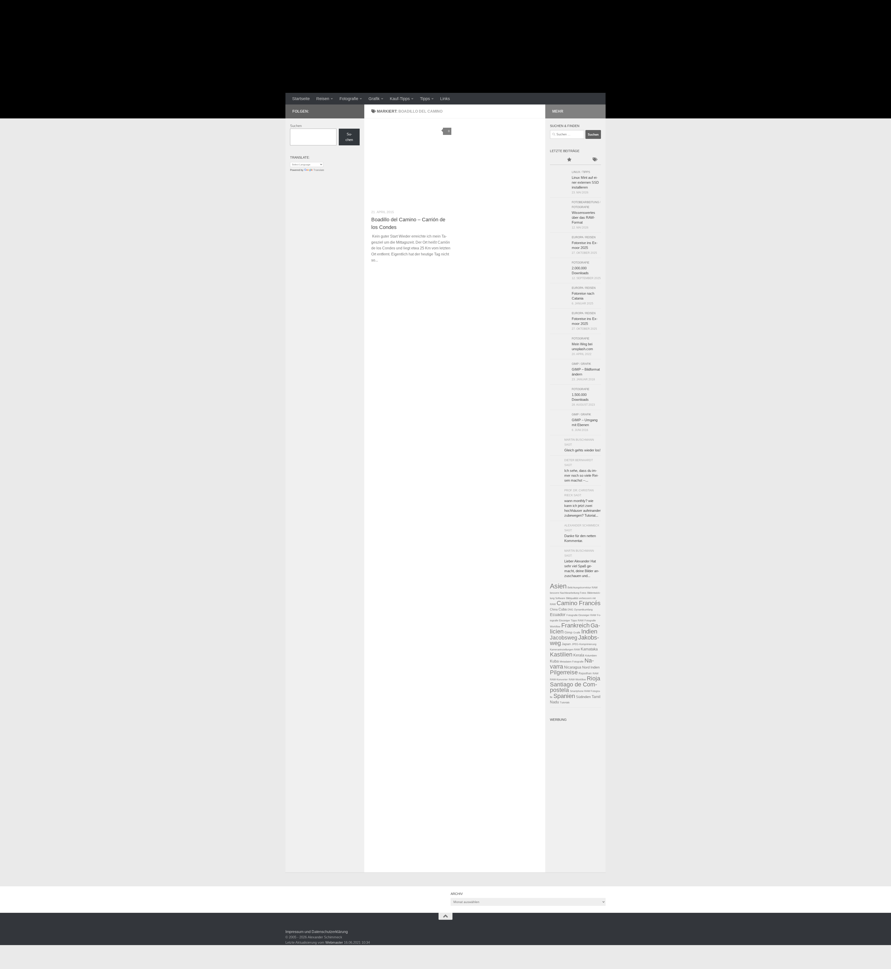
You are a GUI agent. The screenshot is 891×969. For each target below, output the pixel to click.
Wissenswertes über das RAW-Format (583, 217)
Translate (318, 170)
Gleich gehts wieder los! (582, 450)
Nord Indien (591, 667)
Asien (558, 586)
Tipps (425, 98)
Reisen (322, 98)
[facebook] (317, 111)
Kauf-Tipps (400, 98)
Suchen (296, 126)
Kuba (554, 661)
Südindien (583, 697)
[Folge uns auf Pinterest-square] (347, 111)
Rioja (593, 678)
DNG (570, 609)
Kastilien (561, 654)
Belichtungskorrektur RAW (582, 587)
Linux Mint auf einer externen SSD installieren (585, 182)
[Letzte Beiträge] (556, 160)
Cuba (562, 609)
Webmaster (334, 942)
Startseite (301, 98)
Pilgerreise (564, 672)
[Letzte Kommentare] (581, 160)
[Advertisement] (575, 793)
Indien (589, 631)
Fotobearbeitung (585, 202)
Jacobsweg (563, 638)
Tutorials (565, 702)
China (554, 609)
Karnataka (589, 649)
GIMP (575, 363)
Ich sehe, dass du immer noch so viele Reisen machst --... (581, 475)
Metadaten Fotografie (572, 661)
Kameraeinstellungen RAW (565, 649)
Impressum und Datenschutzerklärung (316, 932)
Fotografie (348, 98)
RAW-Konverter (559, 679)
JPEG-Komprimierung (584, 644)
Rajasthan (585, 673)
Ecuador (557, 614)
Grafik (374, 98)
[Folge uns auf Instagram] (339, 111)
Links (445, 98)
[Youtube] (325, 111)
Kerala (578, 655)
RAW (595, 673)
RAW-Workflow (577, 679)
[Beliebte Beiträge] (569, 160)
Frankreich (575, 625)
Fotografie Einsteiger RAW (581, 615)
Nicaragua (572, 667)
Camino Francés (578, 603)
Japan (566, 644)
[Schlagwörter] (594, 160)
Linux (576, 172)
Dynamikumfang (583, 609)
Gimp (568, 632)
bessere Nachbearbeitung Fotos (568, 592)
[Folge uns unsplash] (354, 111)
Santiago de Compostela (573, 687)
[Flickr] (332, 111)
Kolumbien (591, 655)
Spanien (564, 696)
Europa (577, 237)
